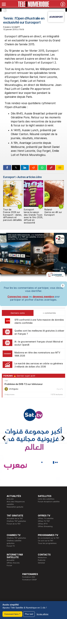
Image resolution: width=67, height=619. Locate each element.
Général (41, 563)
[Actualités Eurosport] (56, 21)
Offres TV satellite (45, 518)
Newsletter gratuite (15, 507)
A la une (10, 499)
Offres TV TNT (44, 521)
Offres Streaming (45, 526)
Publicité (41, 560)
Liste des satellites (46, 499)
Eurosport (9, 177)
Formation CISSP (29, 580)
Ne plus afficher (42, 614)
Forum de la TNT (14, 524)
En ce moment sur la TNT (48, 538)
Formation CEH (28, 577)
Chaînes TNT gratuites (16, 521)
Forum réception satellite (49, 501)
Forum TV (11, 546)
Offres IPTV (43, 524)
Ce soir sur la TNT (45, 541)
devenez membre (43, 296)
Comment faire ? (12, 614)
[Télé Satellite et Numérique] (33, 4)
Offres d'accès (13, 563)
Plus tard (29, 614)
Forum (9, 565)
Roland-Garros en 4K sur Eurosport (32, 212)
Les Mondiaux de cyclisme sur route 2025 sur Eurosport (52, 213)
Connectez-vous (17, 296)
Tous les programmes (47, 543)
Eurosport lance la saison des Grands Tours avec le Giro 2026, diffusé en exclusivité (12, 216)
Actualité (10, 560)
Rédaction (42, 557)
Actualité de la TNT (15, 518)
